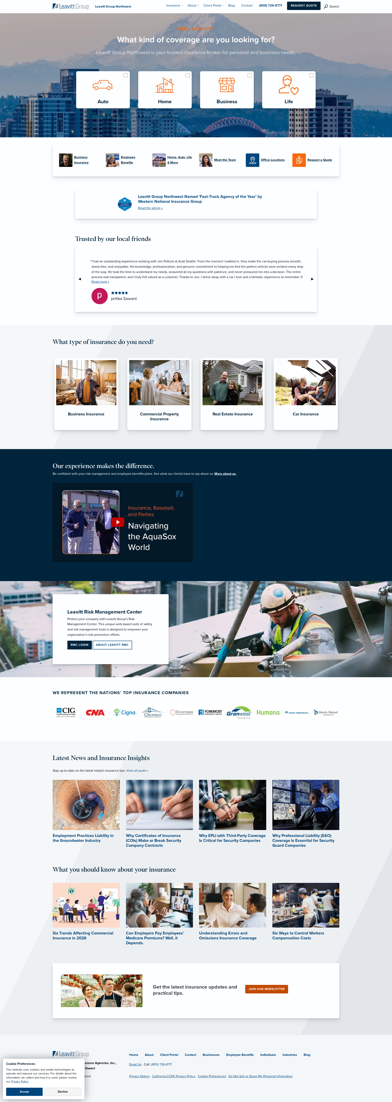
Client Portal (169, 1055)
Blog (307, 1055)
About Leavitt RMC (112, 645)
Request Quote (304, 5)
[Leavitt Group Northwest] (71, 6)
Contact (190, 1055)
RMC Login (79, 645)
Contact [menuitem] (247, 5)
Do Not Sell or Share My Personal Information (260, 1076)
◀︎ (81, 279)
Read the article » (150, 208)
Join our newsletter (266, 989)
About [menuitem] (192, 5)
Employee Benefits (240, 1055)
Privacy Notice (139, 1076)
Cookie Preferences (212, 1076)
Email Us (135, 1064)
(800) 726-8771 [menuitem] (270, 5)
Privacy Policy (19, 1081)
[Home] (71, 1054)
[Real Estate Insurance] (232, 430)
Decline (63, 1091)
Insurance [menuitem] (173, 5)
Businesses (211, 1055)
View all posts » (137, 771)
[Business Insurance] (86, 430)
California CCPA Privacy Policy (173, 1076)
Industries (290, 1055)
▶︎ (314, 279)
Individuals (268, 1055)
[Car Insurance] (306, 430)
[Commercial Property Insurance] (159, 430)
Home (133, 1055)
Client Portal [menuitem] (212, 5)
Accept (24, 1091)
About (149, 1055)
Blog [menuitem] (231, 5)
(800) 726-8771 (161, 1064)
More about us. (225, 474)
